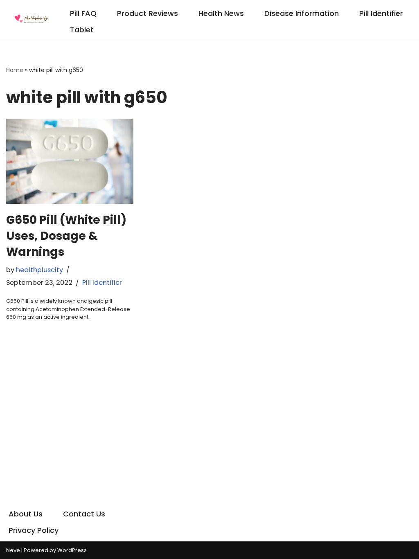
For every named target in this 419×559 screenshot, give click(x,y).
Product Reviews (147, 13)
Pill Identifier (381, 13)
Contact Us (84, 514)
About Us (26, 514)
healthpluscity (39, 270)
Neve (13, 550)
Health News (221, 13)
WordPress (72, 550)
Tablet (82, 30)
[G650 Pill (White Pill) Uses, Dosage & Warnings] (69, 161)
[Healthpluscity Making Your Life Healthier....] (30, 20)
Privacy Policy (34, 530)
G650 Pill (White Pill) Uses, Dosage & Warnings (66, 236)
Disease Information (301, 13)
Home (14, 70)
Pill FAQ (83, 13)
